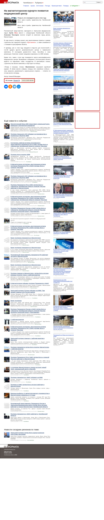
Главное (26, 6)
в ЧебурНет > (74, 6)
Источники (39, 6)
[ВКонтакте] (6, 87)
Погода (47, 6)
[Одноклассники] (10, 87)
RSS (16, 454)
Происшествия (57, 6)
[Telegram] (14, 87)
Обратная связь (8, 451)
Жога (16, 33)
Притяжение (31, 42)
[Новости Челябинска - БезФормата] (10, 2)
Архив (33, 6)
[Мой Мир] (19, 87)
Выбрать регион (8, 452)
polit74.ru (9, 26)
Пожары (66, 6)
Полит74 (16, 80)
